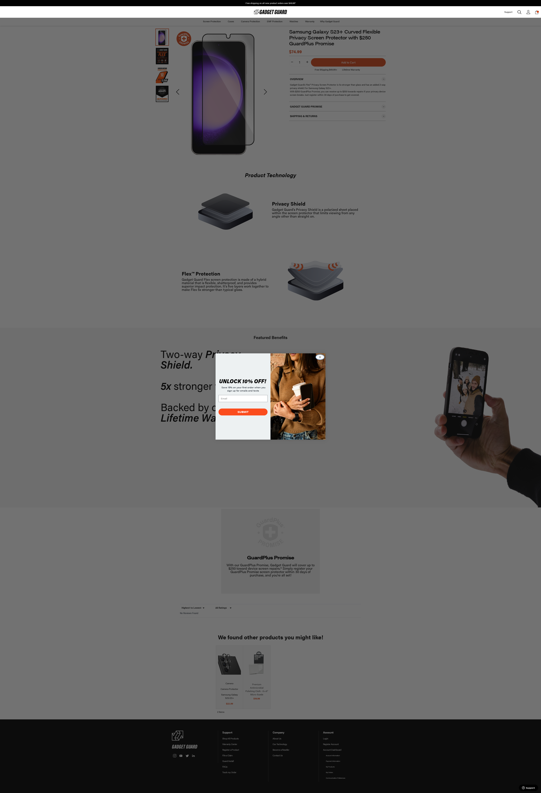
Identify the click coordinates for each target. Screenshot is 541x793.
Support (508, 12)
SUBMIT (243, 412)
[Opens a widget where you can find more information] (528, 788)
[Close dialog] (320, 357)
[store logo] (270, 12)
